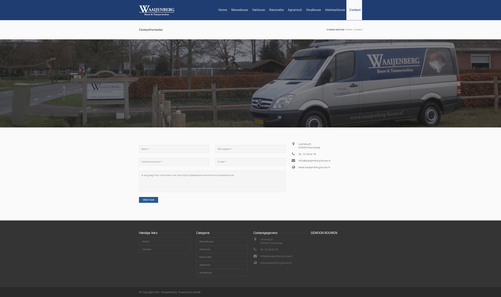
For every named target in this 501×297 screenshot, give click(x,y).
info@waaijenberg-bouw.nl (314, 160)
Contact (355, 10)
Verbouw (258, 10)
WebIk (197, 292)
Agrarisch (295, 10)
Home (222, 10)
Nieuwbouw (239, 10)
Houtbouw (313, 10)
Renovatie (276, 10)
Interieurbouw (335, 10)
